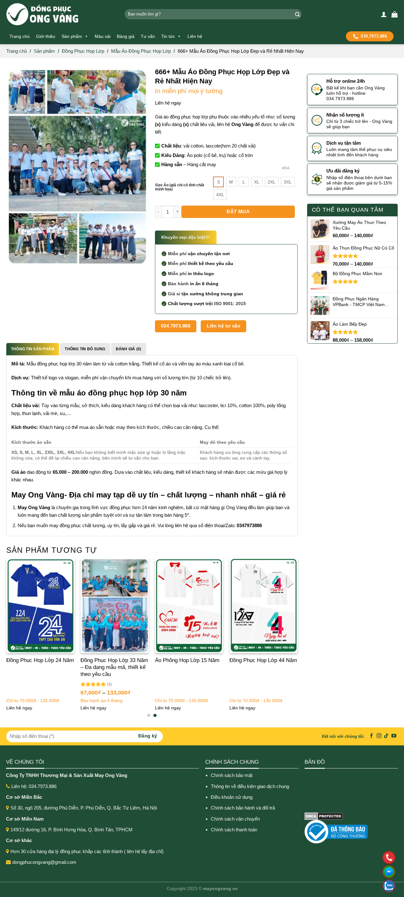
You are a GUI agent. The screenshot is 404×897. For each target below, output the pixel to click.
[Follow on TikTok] (386, 736)
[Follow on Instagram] (379, 736)
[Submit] (296, 14)
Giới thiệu (45, 36)
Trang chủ (19, 36)
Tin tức (168, 36)
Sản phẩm (72, 36)
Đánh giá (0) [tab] (128, 349)
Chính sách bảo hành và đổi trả (243, 807)
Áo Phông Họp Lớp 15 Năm (187, 660)
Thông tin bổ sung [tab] (85, 349)
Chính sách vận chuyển (235, 819)
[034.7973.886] (347, 857)
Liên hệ (194, 36)
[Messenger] (347, 871)
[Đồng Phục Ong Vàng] (60, 14)
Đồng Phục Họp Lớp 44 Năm (263, 660)
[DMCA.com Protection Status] (324, 815)
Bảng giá (125, 36)
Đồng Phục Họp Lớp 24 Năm (40, 660)
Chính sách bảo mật (231, 775)
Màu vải (102, 36)
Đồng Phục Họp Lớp (83, 51)
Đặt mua (238, 211)
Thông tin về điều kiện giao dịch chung (250, 786)
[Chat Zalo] (347, 886)
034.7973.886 (374, 36)
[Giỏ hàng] (394, 14)
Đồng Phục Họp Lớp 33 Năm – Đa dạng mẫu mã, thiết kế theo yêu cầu (114, 667)
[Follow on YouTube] (393, 736)
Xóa (286, 168)
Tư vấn (148, 36)
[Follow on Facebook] (371, 736)
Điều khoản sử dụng (231, 797)
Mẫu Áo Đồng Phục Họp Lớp (141, 51)
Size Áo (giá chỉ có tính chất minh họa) (179, 187)
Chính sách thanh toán (234, 829)
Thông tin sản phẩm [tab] (32, 349)
